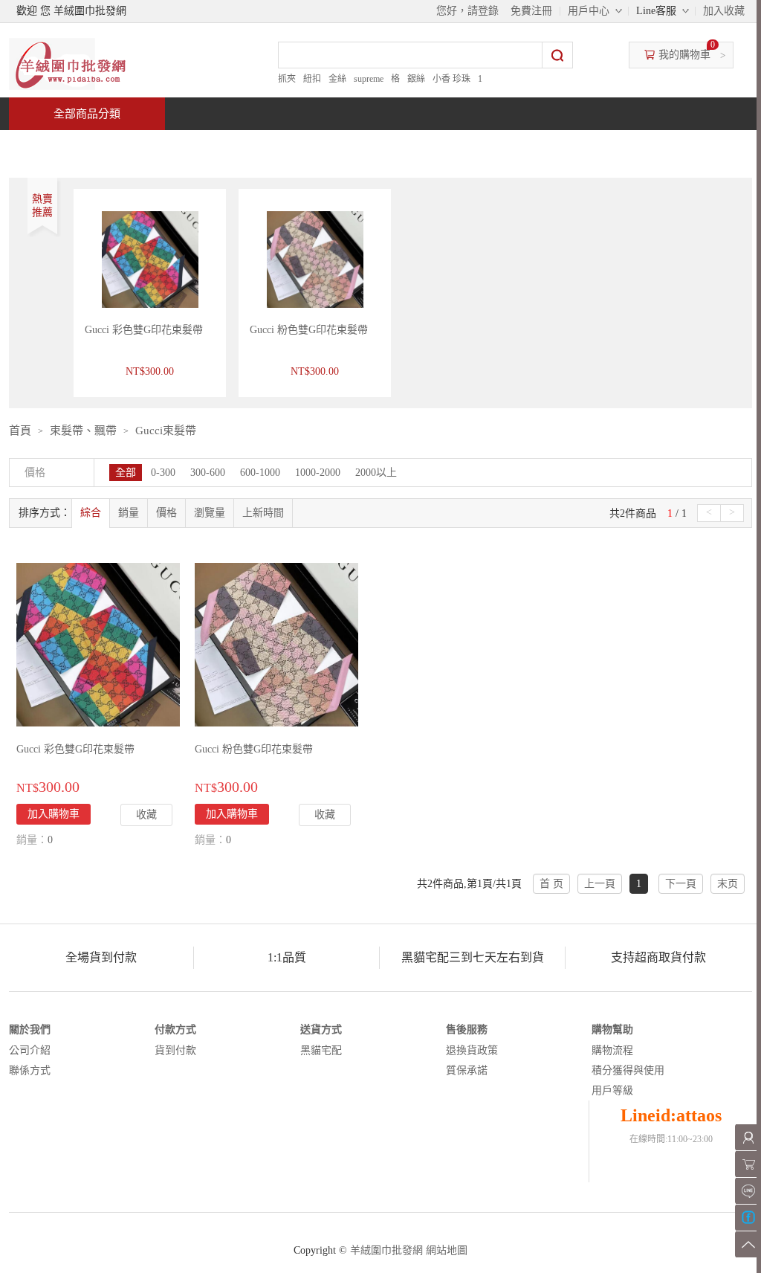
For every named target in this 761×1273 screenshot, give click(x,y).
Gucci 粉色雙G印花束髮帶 (309, 329)
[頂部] (748, 1244)
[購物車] (748, 1164)
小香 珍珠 (451, 79)
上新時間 (263, 512)
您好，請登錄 (467, 10)
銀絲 (416, 79)
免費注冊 (531, 10)
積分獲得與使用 (628, 1070)
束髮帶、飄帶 (83, 430)
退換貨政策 (472, 1050)
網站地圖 (446, 1250)
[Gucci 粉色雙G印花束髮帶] (276, 643)
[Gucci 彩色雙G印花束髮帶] (98, 643)
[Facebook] (748, 1218)
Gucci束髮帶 (165, 430)
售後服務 (467, 1029)
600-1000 (260, 472)
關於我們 (30, 1029)
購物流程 (612, 1050)
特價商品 (160, 146)
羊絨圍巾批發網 (386, 1250)
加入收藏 (724, 10)
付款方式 (175, 1029)
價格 (166, 512)
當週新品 (267, 146)
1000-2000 (317, 472)
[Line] (748, 1191)
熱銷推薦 (374, 146)
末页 (727, 883)
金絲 (337, 79)
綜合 (90, 512)
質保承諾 (467, 1070)
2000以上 (376, 472)
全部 (125, 472)
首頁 (65, 146)
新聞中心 (481, 146)
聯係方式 (30, 1070)
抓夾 (287, 79)
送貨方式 (321, 1029)
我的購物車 (684, 54)
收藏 (146, 814)
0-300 (163, 472)
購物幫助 (612, 1029)
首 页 (551, 883)
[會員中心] (748, 1137)
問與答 (582, 146)
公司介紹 (30, 1050)
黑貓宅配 (321, 1050)
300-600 (207, 472)
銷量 (128, 512)
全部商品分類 (87, 114)
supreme (368, 79)
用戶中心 (588, 10)
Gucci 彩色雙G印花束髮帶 (144, 329)
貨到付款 (175, 1050)
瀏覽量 (209, 512)
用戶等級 (612, 1090)
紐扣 (312, 79)
